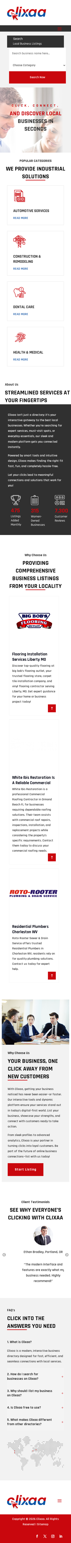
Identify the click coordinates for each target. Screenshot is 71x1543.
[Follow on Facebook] (37, 1536)
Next (67, 1255)
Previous (4, 1255)
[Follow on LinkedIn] (61, 1536)
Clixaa (40, 1519)
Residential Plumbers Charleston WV (30, 929)
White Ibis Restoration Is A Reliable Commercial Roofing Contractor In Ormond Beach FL (33, 785)
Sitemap (42, 1524)
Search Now (37, 77)
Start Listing (25, 1169)
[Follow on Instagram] (53, 1536)
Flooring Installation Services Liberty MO (29, 656)
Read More (20, 218)
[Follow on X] (45, 1536)
